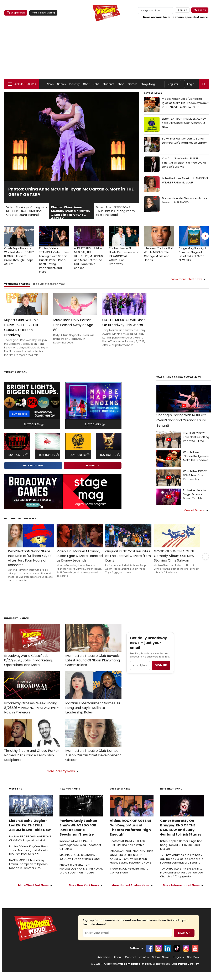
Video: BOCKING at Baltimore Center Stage (129, 871)
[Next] (205, 236)
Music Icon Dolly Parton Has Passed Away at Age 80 (73, 325)
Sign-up (182, 10)
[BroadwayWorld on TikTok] (177, 948)
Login (190, 84)
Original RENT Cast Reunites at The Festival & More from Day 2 (128, 556)
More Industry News (61, 771)
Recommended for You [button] (48, 284)
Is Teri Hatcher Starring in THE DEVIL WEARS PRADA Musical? (185, 180)
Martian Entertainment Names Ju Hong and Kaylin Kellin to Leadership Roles (92, 708)
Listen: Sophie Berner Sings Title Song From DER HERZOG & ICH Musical (181, 845)
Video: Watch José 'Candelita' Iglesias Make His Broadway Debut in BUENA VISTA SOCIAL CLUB (185, 103)
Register (173, 84)
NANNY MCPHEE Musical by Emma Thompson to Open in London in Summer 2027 (28, 864)
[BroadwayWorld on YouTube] (195, 948)
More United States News (130, 885)
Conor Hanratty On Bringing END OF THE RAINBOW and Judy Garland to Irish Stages (180, 828)
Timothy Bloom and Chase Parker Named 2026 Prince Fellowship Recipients (31, 755)
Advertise (103, 957)
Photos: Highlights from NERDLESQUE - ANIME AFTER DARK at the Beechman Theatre (81, 869)
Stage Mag (148, 84)
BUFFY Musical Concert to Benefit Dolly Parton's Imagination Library (184, 141)
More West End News (33, 885)
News (50, 84)
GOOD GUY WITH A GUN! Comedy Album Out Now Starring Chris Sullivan (174, 556)
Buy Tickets (32, 424)
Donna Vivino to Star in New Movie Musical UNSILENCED (184, 200)
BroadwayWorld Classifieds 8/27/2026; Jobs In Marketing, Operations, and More (28, 660)
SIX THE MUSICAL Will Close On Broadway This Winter (124, 322)
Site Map (193, 957)
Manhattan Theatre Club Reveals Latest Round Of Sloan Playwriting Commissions (92, 660)
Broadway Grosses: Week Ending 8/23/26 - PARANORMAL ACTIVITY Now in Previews (31, 708)
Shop (121, 84)
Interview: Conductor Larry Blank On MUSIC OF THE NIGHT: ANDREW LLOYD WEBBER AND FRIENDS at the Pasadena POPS (131, 857)
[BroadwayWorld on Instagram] (158, 948)
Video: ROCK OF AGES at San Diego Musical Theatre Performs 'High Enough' (130, 828)
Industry (74, 84)
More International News (181, 885)
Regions (178, 957)
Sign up (161, 665)
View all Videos (194, 510)
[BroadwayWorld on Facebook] (149, 948)
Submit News (161, 957)
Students (108, 84)
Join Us (144, 957)
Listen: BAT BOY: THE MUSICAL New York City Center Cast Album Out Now (184, 123)
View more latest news (186, 279)
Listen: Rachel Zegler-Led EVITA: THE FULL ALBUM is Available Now (30, 825)
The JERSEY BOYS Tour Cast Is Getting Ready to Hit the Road (196, 437)
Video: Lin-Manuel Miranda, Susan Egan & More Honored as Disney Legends (80, 556)
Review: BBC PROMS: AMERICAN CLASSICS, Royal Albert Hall (30, 838)
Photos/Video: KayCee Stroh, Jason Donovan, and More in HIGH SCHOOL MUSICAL (28, 850)
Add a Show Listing (43, 12)
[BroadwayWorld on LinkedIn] (167, 948)
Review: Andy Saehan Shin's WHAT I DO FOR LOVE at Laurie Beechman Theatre (78, 828)
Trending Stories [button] (17, 284)
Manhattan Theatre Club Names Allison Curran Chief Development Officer (93, 755)
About (118, 957)
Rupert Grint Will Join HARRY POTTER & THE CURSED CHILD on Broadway (21, 327)
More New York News (84, 885)
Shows (61, 84)
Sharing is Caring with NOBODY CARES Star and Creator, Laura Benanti (181, 420)
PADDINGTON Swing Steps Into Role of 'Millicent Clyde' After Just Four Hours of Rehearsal (30, 558)
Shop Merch (18, 12)
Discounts (92, 465)
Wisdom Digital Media (134, 964)
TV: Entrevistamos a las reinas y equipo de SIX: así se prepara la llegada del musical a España (181, 859)
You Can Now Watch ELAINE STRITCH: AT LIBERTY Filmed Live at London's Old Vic (184, 162)
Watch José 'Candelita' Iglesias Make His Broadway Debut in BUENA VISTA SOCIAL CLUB (196, 456)
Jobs (96, 84)
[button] (204, 84)
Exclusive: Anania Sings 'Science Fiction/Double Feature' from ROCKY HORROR (197, 494)
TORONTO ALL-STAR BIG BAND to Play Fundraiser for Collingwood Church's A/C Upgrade (181, 872)
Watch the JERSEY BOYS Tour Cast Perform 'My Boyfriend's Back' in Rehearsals (196, 475)
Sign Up (184, 933)
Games (132, 84)
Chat (86, 84)
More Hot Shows (33, 465)
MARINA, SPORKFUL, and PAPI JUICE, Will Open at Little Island (79, 857)
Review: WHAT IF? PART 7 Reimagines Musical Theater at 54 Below (80, 845)
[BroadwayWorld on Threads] (186, 948)
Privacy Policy (188, 964)
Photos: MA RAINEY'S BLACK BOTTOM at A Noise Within (127, 843)
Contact (130, 957)
